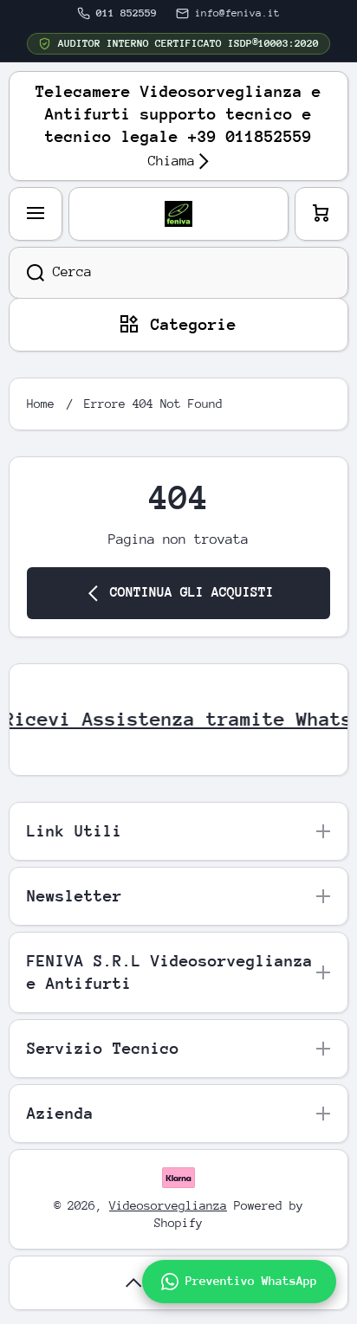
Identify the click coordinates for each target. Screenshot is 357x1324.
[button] (321, 214)
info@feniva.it (237, 13)
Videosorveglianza (168, 1205)
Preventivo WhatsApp (251, 1281)
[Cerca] (26, 273)
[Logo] (178, 214)
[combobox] (178, 273)
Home (41, 403)
